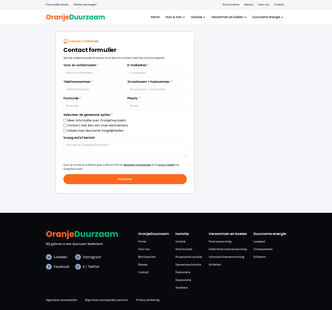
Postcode (72, 98)
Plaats (133, 98)
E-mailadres (138, 65)
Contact (279, 4)
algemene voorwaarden (137, 165)
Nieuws (248, 4)
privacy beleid (166, 165)
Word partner (231, 4)
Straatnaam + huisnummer (149, 82)
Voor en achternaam (81, 65)
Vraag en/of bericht (79, 138)
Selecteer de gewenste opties (88, 115)
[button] (57, 4)
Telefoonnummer (78, 82)
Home (155, 17)
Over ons (263, 4)
